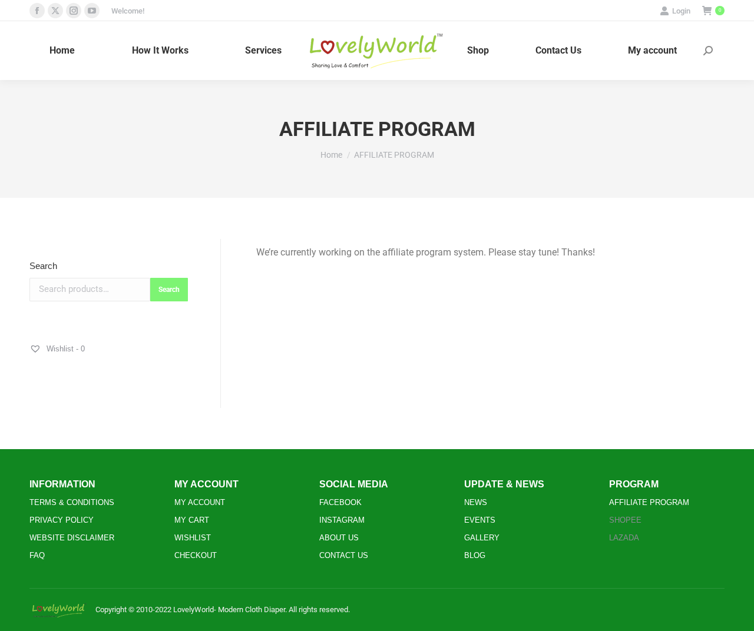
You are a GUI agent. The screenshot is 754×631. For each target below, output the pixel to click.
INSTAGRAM (342, 520)
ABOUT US (339, 537)
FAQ (37, 555)
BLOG (474, 555)
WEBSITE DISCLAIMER (71, 537)
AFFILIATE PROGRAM (649, 502)
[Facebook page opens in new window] (37, 10)
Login (681, 10)
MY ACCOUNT (199, 502)
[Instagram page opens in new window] (73, 10)
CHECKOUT (195, 555)
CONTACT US (343, 555)
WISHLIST (192, 537)
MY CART (191, 520)
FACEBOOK (340, 502)
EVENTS (479, 520)
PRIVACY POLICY (61, 520)
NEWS (475, 502)
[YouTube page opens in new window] (92, 10)
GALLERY (482, 537)
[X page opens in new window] (55, 10)
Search (43, 266)
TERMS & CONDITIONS (71, 502)
